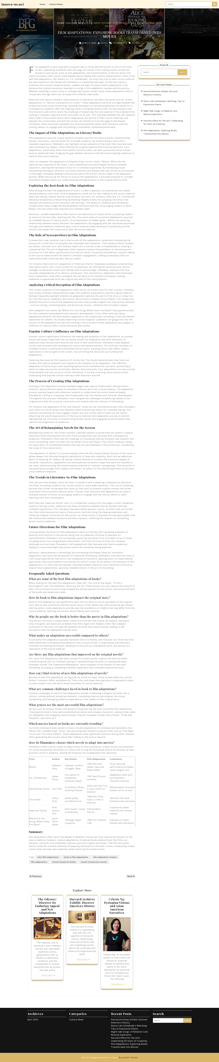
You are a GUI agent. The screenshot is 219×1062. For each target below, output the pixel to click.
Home (42, 4)
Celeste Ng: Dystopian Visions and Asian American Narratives (117, 906)
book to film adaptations (76, 857)
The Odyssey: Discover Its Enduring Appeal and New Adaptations (47, 906)
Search (214, 4)
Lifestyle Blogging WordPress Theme (109, 1057)
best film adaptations (48, 857)
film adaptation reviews (105, 857)
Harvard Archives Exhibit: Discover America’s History (82, 902)
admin (104, 43)
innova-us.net (13, 4)
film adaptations (39, 862)
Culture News (56, 4)
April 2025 (32, 1019)
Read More (47, 975)
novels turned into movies (94, 862)
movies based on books (64, 862)
